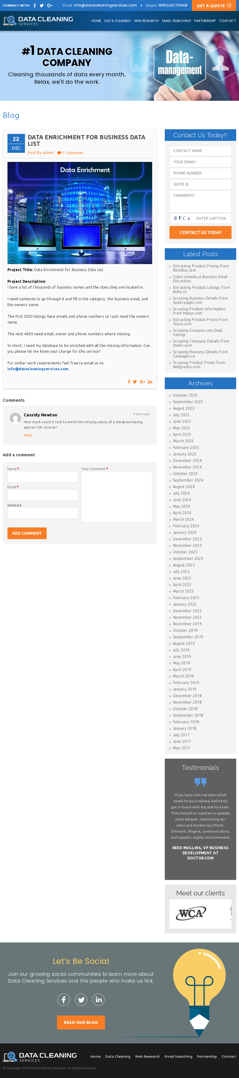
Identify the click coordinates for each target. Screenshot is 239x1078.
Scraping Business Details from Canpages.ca (200, 354)
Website (14, 505)
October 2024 (185, 473)
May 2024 (181, 506)
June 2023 (182, 578)
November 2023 (187, 545)
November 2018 (187, 702)
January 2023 (185, 604)
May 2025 (181, 428)
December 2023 (187, 539)
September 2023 (188, 558)
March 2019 (183, 676)
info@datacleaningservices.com (105, 5)
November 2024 (187, 467)
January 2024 (185, 532)
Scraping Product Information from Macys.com (199, 311)
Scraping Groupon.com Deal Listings (197, 332)
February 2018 (186, 722)
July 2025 (181, 415)
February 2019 (186, 682)
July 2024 (181, 493)
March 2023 (183, 591)
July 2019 (181, 650)
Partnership (205, 20)
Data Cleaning (118, 20)
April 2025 (182, 434)
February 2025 (186, 447)
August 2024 (184, 487)
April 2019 (182, 669)
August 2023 (184, 565)
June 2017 (182, 741)
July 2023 (181, 571)
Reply (28, 435)
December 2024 (187, 460)
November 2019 (187, 624)
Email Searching (176, 20)
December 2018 (187, 696)
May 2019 (181, 663)
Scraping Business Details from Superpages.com (200, 300)
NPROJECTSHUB (172, 5)
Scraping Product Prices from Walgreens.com (199, 364)
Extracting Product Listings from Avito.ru (201, 289)
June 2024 (182, 500)
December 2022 (187, 611)
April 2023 (182, 585)
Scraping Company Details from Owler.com (201, 343)
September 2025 (188, 402)
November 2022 (187, 617)
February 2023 (186, 598)
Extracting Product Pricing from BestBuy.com (201, 268)
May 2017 (181, 748)
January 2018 (185, 728)
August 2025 (184, 408)
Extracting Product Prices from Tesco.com (200, 321)
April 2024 (182, 513)
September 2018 (188, 715)
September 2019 (188, 637)
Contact (227, 20)
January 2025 (185, 454)
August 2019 (184, 643)
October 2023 (185, 552)
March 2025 (183, 441)
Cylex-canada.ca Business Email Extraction (200, 279)
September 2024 (188, 480)
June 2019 (182, 656)
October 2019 (185, 630)
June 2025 (182, 421)
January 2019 (185, 689)
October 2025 (185, 395)
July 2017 (181, 735)
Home (96, 20)
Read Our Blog (81, 1022)
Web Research (146, 20)
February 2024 (186, 526)
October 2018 (185, 709)
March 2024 (183, 519)
